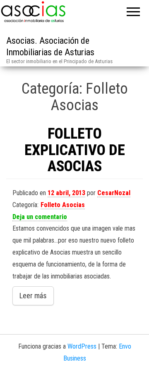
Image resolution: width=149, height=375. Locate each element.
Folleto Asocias (63, 205)
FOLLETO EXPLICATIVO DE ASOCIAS (74, 150)
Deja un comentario (39, 217)
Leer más (33, 295)
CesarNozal (113, 193)
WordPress (81, 346)
